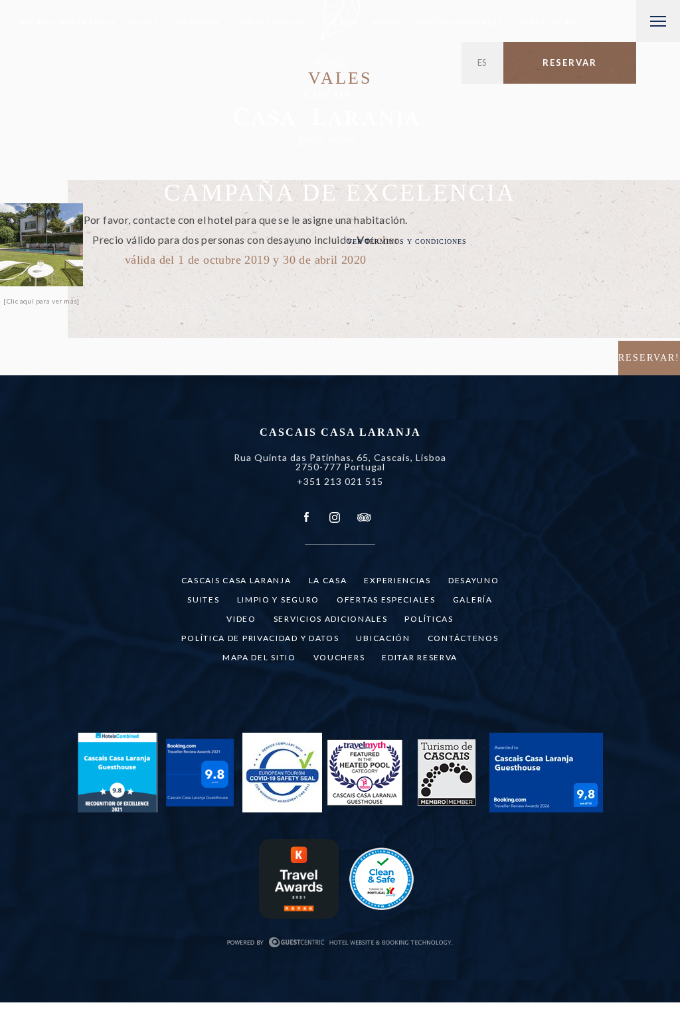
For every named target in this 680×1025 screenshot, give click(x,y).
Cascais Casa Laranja (64, 22)
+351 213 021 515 (340, 481)
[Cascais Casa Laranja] (327, 102)
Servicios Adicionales (331, 619)
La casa (328, 580)
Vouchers (339, 657)
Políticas (428, 619)
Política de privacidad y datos (260, 638)
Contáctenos (549, 22)
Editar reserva (420, 657)
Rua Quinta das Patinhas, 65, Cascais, (340, 462)
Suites (144, 22)
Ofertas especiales (457, 22)
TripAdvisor (363, 517)
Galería (340, 22)
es (482, 62)
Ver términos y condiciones (407, 241)
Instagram (335, 517)
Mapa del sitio (259, 657)
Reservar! (649, 358)
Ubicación (383, 638)
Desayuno (195, 22)
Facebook (307, 517)
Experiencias (397, 580)
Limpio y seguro (270, 22)
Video (385, 22)
